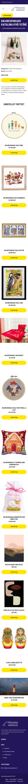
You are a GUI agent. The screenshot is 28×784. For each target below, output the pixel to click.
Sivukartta (20, 781)
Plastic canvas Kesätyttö (14, 663)
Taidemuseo (7, 754)
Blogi (5, 757)
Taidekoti (6, 748)
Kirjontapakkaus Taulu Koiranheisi (14, 198)
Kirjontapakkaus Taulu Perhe (14, 145)
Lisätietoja (14, 80)
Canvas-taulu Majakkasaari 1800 (14, 698)
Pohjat (10, 68)
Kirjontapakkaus (17, 68)
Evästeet (20, 779)
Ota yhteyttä (13, 779)
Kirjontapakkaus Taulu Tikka (14, 303)
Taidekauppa (7, 15)
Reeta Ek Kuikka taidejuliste (14, 564)
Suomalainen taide (9, 751)
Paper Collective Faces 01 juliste (14, 610)
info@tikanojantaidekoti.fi (7, 2)
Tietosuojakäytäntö (10, 781)
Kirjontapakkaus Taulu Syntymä (14, 250)
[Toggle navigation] (3, 8)
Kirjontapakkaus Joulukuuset (14, 355)
